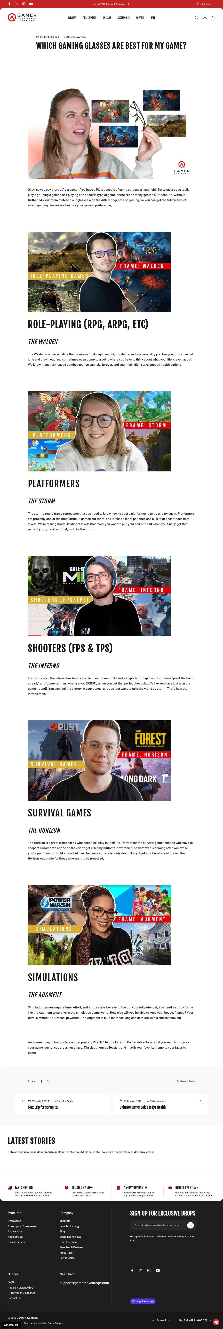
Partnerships (67, 1257)
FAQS (11, 1282)
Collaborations (16, 1242)
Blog (62, 1231)
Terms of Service (24, 1323)
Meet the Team (68, 1242)
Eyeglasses (14, 1220)
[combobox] (206, 4)
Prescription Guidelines (21, 1292)
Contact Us (14, 1297)
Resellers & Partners (71, 1247)
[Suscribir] (190, 1225)
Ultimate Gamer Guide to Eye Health (143, 1107)
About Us (65, 1220)
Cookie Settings (55, 1323)
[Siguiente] (151, 4)
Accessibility (40, 1323)
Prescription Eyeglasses (22, 1226)
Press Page (66, 1252)
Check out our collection (101, 1047)
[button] (216, 1322)
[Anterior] (71, 4)
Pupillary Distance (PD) (21, 1287)
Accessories (15, 1231)
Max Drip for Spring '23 (43, 1107)
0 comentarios (187, 1081)
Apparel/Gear (15, 1236)
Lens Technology (69, 1226)
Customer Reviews (70, 1236)
